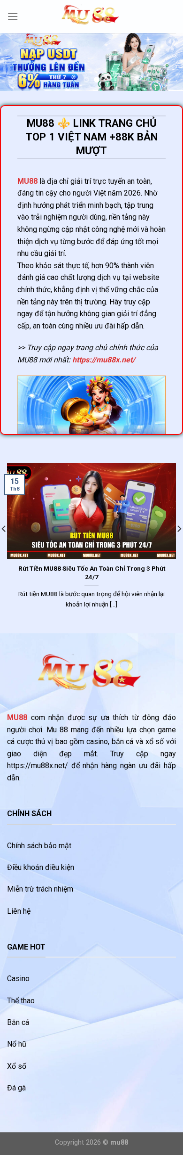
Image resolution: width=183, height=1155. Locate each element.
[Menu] (12, 16)
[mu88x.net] (91, 17)
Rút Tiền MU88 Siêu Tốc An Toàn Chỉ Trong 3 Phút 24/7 (91, 573)
